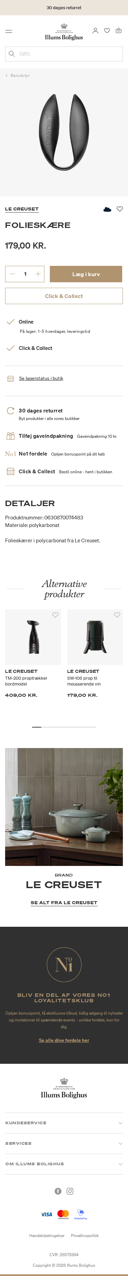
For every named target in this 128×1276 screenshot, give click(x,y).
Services (18, 1143)
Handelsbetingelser (47, 1235)
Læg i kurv (86, 274)
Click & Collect (64, 296)
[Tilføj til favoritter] (55, 615)
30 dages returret (64, 8)
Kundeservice (25, 1123)
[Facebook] (58, 1191)
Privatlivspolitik (85, 1235)
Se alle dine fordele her (64, 1040)
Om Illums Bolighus (34, 1164)
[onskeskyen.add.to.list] (107, 209)
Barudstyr (20, 75)
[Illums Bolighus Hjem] (64, 31)
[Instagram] (70, 1191)
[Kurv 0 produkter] (119, 30)
